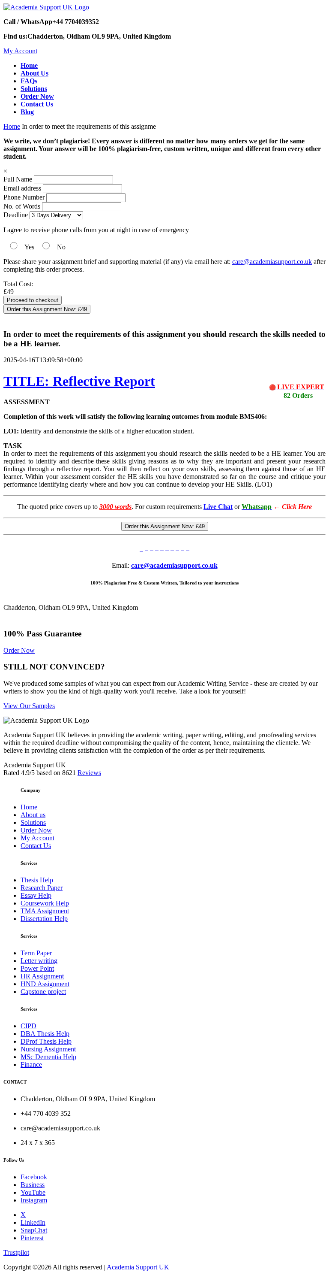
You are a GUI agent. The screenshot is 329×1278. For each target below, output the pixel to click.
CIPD (28, 1026)
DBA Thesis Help (45, 1033)
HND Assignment (45, 983)
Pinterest (32, 1238)
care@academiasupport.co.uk (272, 261)
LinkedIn (33, 1222)
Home (11, 126)
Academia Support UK (138, 1267)
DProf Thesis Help (46, 1041)
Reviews (89, 772)
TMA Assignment (45, 911)
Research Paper (42, 887)
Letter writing (39, 960)
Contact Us (36, 845)
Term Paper (36, 953)
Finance (31, 1064)
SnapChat (34, 1230)
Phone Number (24, 197)
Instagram (34, 1200)
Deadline (15, 214)
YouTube (33, 1192)
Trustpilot (16, 1252)
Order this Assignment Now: (47, 309)
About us (33, 814)
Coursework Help (45, 903)
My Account (20, 51)
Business (33, 1184)
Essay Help (36, 895)
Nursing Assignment (48, 1049)
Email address (22, 188)
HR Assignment (42, 976)
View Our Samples (29, 705)
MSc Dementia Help (48, 1056)
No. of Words (22, 206)
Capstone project (43, 991)
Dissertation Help (44, 918)
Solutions (33, 822)
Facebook (34, 1177)
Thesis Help (37, 880)
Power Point (37, 968)
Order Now (19, 650)
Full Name (17, 179)
